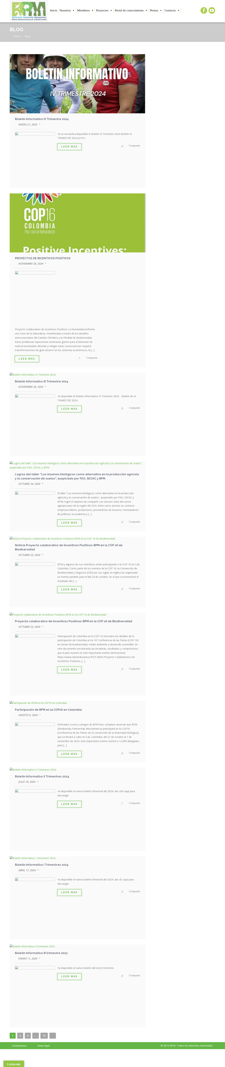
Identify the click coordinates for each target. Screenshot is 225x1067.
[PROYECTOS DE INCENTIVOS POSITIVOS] (77, 223)
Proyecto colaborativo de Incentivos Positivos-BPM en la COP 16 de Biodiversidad (73, 621)
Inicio (53, 10)
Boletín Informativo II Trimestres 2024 (42, 776)
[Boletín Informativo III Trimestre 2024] (77, 375)
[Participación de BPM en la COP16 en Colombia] (77, 703)
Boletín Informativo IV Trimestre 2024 (42, 119)
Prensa (154, 10)
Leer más (69, 146)
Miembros (83, 10)
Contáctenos (19, 1045)
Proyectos (102, 10)
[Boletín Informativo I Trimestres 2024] (77, 858)
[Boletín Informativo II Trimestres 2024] (77, 770)
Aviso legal (44, 1045)
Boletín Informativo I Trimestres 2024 (41, 864)
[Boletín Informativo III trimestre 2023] (77, 946)
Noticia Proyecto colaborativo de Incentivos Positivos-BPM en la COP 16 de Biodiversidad (69, 547)
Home (16, 36)
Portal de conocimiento (129, 10)
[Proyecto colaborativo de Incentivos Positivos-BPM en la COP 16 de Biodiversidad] (77, 615)
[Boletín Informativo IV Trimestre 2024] (77, 84)
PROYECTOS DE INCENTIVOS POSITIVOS (42, 258)
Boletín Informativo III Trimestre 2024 (41, 381)
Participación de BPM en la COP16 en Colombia (48, 709)
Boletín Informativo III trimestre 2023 (41, 953)
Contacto (170, 10)
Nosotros (65, 10)
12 (44, 1035)
